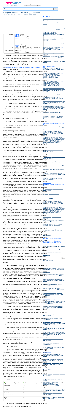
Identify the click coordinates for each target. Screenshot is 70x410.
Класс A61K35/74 (47, 66)
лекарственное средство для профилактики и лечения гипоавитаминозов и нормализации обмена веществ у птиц (53, 197)
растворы (52, 16)
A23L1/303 (17, 46)
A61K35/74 (17, 35)
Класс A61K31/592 (47, 122)
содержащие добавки (54, 299)
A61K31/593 (17, 38)
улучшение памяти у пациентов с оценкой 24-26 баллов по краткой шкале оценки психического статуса (54, 302)
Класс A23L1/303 (47, 352)
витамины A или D (55, 352)
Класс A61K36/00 (47, 238)
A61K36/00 (17, 40)
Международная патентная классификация (32, 5)
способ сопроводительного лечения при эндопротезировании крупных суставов (53, 189)
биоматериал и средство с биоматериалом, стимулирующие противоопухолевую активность (51, 48)
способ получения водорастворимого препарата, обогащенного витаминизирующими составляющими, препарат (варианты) (51, 384)
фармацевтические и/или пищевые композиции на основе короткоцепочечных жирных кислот (53, 328)
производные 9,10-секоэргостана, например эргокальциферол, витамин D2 (54, 123)
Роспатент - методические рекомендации (32, 4)
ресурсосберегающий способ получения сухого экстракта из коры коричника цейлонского (53, 294)
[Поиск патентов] (13, 4)
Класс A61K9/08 (46, 16)
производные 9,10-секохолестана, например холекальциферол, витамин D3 (54, 184)
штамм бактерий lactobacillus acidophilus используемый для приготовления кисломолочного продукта (54, 102)
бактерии (53, 66)
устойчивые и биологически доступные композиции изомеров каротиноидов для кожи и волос (53, 368)
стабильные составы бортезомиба (53, 19)
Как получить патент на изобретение (31, 2)
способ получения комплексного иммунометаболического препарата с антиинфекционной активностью (53, 33)
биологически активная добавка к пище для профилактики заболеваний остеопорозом (53, 339)
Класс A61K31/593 (47, 183)
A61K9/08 (17, 34)
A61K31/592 (17, 36)
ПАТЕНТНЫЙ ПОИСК (11, 5)
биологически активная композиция (54, 246)
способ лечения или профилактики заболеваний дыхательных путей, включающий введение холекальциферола (52, 229)
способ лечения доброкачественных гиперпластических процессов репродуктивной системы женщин (54, 234)
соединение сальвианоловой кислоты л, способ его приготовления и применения (51, 259)
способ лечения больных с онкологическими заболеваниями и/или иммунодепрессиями (53, 69)
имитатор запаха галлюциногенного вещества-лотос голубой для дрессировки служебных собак (53, 280)
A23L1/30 (17, 45)
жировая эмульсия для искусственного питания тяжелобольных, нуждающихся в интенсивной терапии (54, 323)
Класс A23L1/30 (46, 299)
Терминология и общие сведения (30, 1)
